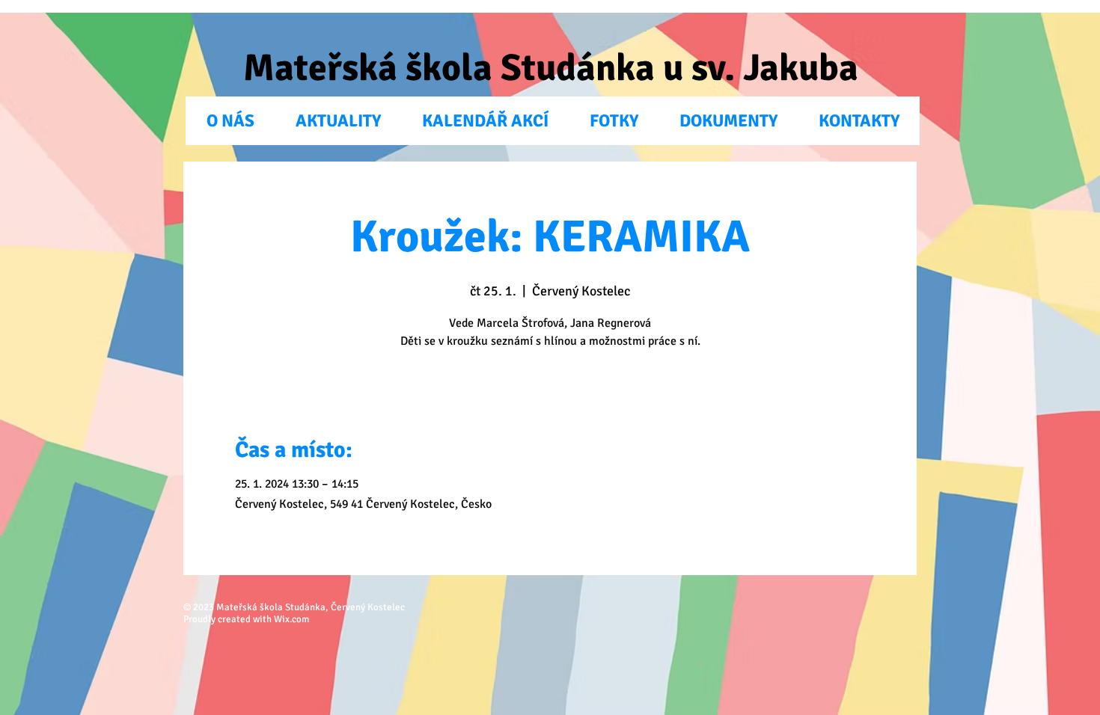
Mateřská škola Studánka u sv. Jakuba (550, 68)
